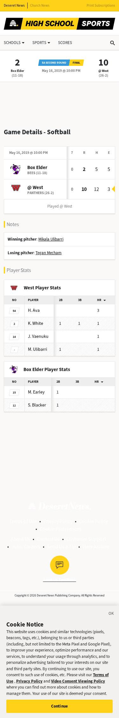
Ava (34, 310)
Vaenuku (38, 336)
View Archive (96, 546)
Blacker (37, 405)
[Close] (111, 614)
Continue (59, 706)
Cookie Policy (93, 521)
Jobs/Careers (25, 546)
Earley (36, 392)
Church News (40, 5)
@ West (103, 71)
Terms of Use (23, 521)
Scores (65, 42)
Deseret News (14, 5)
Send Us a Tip (61, 546)
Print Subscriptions (101, 5)
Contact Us (48, 539)
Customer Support (86, 539)
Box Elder (17, 71)
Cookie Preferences (60, 529)
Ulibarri (37, 349)
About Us (20, 539)
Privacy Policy (57, 521)
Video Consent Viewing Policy (78, 681)
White (35, 323)
